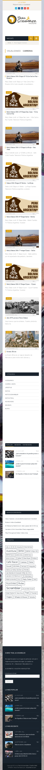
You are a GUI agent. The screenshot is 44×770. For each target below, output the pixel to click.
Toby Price (19, 593)
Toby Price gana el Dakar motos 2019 (16, 533)
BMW (21, 551)
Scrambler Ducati (28, 588)
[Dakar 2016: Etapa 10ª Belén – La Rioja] (22, 171)
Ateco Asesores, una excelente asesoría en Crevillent (21, 519)
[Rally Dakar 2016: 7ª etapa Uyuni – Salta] (22, 239)
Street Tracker (10, 593)
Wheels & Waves (20, 597)
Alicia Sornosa (28, 547)
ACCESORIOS (9, 380)
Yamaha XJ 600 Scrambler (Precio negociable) (19, 529)
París (19, 579)
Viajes (9, 597)
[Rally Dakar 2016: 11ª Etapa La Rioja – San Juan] (22, 136)
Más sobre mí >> (27, 664)
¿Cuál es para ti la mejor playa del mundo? (26, 465)
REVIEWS (8, 405)
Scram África (11, 352)
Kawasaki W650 (20, 573)
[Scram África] (22, 340)
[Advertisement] (24, 30)
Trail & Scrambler (23, 765)
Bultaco (34, 558)
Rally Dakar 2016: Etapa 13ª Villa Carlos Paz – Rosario (23, 77)
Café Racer (12, 562)
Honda (26, 570)
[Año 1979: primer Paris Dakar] (22, 306)
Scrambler (13, 588)
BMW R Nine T (10, 558)
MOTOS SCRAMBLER (11, 394)
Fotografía (32, 566)
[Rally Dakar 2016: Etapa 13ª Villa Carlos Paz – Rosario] (22, 64)
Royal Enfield (11, 583)
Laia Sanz (9, 576)
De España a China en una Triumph (27, 474)
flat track (24, 566)
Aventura (11, 551)
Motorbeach (28, 576)
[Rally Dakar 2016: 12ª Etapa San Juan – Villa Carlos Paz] (22, 100)
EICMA (16, 566)
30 (38, 451)
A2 (14, 547)
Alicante (19, 547)
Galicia (8, 570)
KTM (29, 573)
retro (35, 579)
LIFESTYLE (8, 387)
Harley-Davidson (17, 570)
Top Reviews (27, 445)
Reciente (18, 445)
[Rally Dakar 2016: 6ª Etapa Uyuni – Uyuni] (22, 272)
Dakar (31, 562)
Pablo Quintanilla (11, 579)
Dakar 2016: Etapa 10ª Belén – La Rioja (20, 183)
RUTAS (9, 57)
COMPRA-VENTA (10, 384)
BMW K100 (10, 555)
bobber (19, 558)
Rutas (21, 583)
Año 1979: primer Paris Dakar (17, 318)
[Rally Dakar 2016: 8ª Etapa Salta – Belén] (22, 205)
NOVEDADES (9, 401)
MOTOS (7, 391)
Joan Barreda (10, 573)
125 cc (8, 547)
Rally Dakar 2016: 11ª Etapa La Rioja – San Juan (21, 148)
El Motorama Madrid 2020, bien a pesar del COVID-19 (21, 526)
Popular (9, 445)
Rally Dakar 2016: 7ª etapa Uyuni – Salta (21, 250)
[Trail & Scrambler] (22, 19)
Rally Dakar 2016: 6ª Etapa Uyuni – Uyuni (21, 284)
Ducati (8, 566)
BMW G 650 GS (31, 551)
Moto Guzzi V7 (18, 576)
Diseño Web (33, 765)
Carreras (23, 562)
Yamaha (32, 597)
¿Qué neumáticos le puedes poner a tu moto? (27, 455)
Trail (27, 593)
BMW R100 (28, 555)
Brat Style (27, 558)
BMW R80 (19, 555)
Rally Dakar (27, 579)
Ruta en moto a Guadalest (21, 4)
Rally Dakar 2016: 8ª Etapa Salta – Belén (21, 217)
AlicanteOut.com (31, 767)
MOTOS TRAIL (9, 398)
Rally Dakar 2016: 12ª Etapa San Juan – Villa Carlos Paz (22, 113)
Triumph (34, 593)
